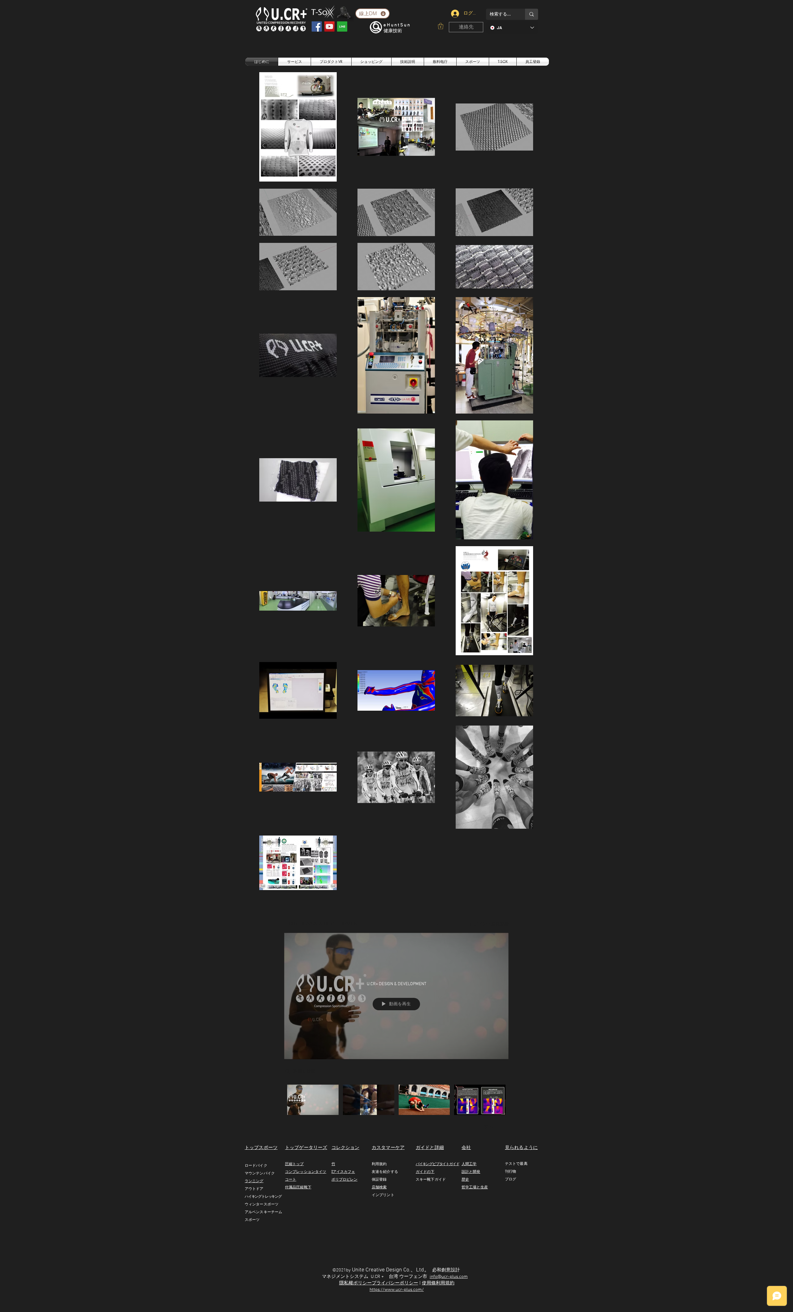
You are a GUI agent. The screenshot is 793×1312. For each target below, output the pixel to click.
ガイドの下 (425, 1171)
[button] (440, 26)
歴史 (465, 1179)
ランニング (254, 1180)
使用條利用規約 (438, 1283)
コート (290, 1179)
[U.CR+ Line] (342, 26)
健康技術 (392, 31)
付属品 (290, 1187)
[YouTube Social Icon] (329, 26)
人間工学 (469, 1163)
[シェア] (439, 924)
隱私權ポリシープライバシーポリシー (378, 1283)
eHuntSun (397, 25)
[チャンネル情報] (456, 924)
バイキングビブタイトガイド (437, 1163)
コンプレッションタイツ (305, 1171)
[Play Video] (313, 1099)
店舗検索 (379, 1187)
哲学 (465, 1187)
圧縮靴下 (303, 1187)
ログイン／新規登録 (489, 924)
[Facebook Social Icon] (317, 26)
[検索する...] (531, 14)
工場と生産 (478, 1187)
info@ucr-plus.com (449, 1276)
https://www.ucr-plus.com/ (397, 1289)
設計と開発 (471, 1171)
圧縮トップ (294, 1163)
